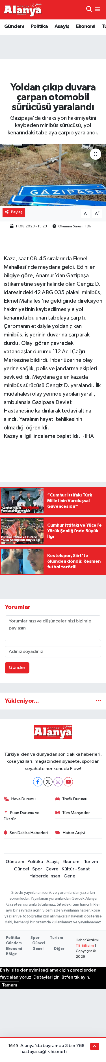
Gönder (17, 667)
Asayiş (62, 26)
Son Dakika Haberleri (29, 833)
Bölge (11, 954)
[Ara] (89, 9)
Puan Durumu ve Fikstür (22, 816)
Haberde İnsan (44, 876)
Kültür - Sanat (76, 869)
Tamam (9, 985)
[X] (48, 781)
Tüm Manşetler (76, 813)
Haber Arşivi (74, 833)
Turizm (91, 861)
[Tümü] (98, 701)
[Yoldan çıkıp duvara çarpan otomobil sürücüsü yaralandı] (53, 175)
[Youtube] (68, 781)
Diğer (59, 949)
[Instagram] (58, 781)
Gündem (14, 26)
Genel (70, 876)
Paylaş (17, 212)
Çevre (52, 869)
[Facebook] (37, 781)
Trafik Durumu (74, 799)
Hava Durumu (23, 799)
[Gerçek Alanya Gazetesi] (23, 9)
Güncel (21, 869)
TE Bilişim (85, 946)
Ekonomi (86, 26)
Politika (39, 26)
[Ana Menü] (97, 9)
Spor (37, 869)
